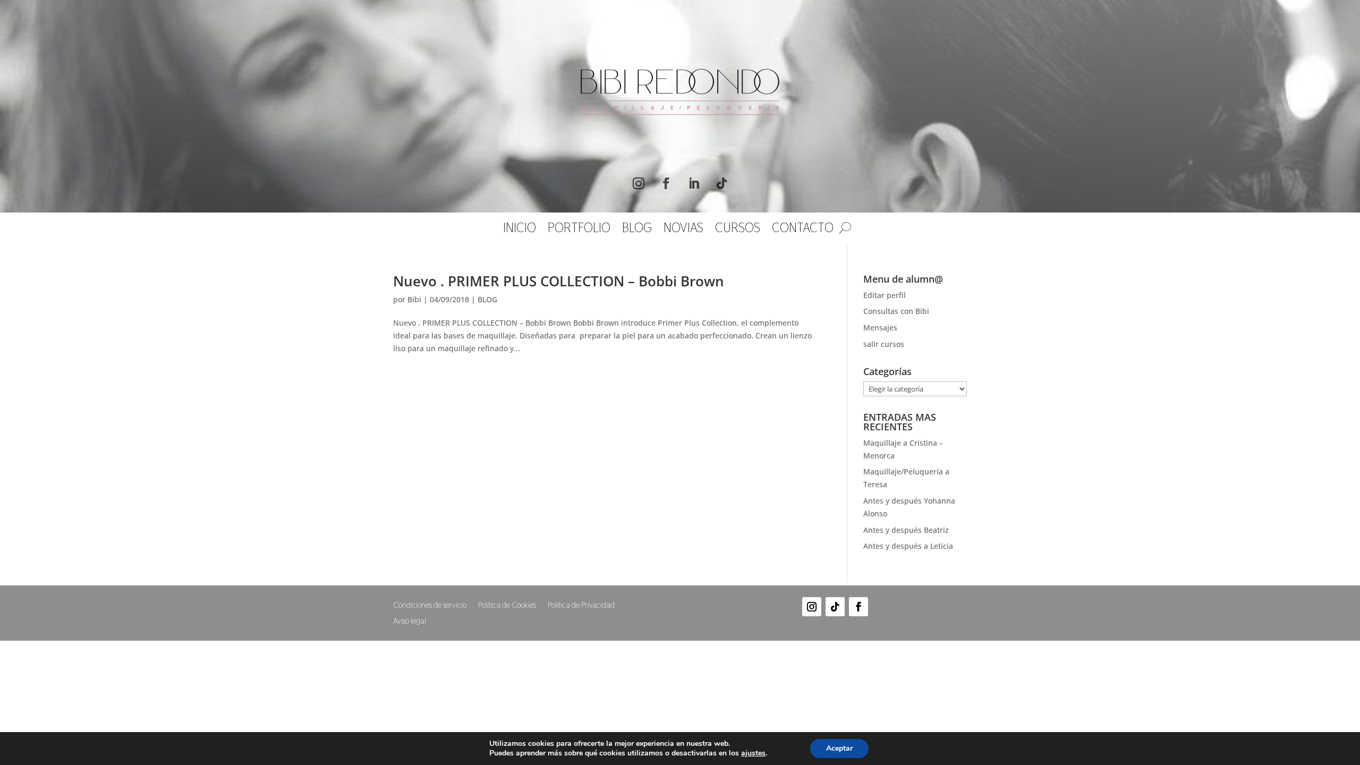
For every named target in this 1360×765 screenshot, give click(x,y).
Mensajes (880, 327)
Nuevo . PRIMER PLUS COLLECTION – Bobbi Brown (558, 281)
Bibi (414, 299)
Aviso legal (409, 621)
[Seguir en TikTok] (721, 183)
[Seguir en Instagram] (638, 183)
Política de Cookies (507, 605)
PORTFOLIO (579, 230)
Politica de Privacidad (581, 605)
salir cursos (883, 344)
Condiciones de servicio (429, 605)
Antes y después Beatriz (906, 530)
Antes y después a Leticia (908, 546)
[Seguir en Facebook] (666, 183)
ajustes (753, 753)
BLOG (637, 230)
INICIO (519, 230)
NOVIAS (683, 230)
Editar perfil (884, 295)
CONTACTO (803, 230)
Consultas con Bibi (896, 311)
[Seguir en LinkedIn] (694, 183)
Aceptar (839, 748)
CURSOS (737, 230)
